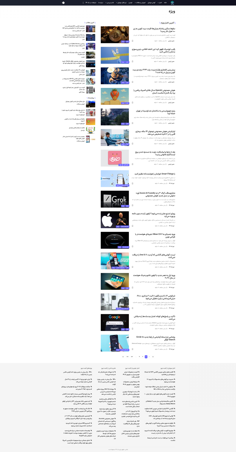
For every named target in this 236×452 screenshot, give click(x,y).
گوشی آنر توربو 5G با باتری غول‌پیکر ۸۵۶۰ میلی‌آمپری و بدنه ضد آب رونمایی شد (162, 417)
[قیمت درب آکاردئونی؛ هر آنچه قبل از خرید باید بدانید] (90, 90)
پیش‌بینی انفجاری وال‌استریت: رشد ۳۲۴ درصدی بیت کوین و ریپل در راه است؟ (154, 71)
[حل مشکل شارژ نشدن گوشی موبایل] (90, 104)
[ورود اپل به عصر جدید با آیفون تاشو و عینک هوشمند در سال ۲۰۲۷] (115, 281)
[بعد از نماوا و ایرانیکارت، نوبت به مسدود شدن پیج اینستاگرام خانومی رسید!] (115, 158)
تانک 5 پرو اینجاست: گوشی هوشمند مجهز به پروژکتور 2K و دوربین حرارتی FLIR (77, 410)
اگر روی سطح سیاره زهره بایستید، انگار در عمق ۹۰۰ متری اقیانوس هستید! (106, 411)
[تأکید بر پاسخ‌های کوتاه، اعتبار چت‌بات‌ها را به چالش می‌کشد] (115, 322)
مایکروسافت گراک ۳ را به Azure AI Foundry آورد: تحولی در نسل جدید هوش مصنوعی (155, 194)
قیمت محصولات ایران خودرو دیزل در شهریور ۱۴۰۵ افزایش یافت (131, 374)
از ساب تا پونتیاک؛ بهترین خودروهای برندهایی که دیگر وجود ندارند (131, 394)
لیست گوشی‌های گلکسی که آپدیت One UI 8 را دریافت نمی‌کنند (153, 256)
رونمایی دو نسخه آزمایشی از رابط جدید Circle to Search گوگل (155, 338)
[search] (67, 3)
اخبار (127, 41)
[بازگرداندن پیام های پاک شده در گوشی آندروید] (90, 121)
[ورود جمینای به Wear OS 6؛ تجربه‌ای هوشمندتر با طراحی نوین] (115, 240)
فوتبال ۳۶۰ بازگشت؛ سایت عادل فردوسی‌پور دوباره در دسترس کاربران (73, 71)
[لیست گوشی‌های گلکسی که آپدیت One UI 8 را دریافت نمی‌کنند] (115, 260)
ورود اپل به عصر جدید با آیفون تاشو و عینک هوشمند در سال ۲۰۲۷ (154, 277)
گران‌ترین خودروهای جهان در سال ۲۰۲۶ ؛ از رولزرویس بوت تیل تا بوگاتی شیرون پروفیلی (78, 417)
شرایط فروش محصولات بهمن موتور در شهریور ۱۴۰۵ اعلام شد (131, 384)
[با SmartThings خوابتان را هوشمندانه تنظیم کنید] (115, 178)
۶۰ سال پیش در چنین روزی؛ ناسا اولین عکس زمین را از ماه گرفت (106, 381)
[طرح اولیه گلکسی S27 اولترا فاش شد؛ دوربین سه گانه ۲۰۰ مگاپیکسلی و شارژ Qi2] (90, 28)
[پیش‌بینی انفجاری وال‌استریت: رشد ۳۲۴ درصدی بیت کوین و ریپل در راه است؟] (115, 75)
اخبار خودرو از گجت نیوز (132, 368)
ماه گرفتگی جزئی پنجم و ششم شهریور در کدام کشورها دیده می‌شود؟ (107, 401)
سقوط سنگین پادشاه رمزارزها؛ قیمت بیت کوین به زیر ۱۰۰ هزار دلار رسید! (154, 30)
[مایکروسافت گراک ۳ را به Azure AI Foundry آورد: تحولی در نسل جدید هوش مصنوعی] (115, 199)
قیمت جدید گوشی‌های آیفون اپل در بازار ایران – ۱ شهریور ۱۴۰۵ (159, 395)
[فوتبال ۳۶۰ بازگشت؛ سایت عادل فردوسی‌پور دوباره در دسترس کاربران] (90, 72)
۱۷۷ (127, 357)
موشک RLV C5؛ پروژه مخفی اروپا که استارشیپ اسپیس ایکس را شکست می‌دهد (106, 391)
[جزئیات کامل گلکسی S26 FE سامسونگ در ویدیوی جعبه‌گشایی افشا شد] (90, 81)
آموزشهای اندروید (80, 115)
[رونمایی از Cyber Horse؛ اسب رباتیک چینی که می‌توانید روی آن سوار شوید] (90, 46)
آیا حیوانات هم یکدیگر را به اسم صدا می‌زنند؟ (107, 373)
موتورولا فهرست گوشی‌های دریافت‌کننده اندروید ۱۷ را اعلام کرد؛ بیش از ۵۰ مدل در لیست (159, 432)
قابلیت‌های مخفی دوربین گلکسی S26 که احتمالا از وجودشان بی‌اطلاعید (159, 373)
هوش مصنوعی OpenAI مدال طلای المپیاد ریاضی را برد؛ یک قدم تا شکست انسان (154, 92)
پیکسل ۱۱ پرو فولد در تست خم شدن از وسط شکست (161, 439)
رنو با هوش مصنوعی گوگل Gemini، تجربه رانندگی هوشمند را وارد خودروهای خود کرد (73, 62)
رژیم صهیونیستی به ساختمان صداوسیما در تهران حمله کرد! (155, 112)
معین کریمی (171, 41)
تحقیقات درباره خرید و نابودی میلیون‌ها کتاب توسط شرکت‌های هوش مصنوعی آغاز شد (106, 435)
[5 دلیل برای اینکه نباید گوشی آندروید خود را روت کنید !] (90, 112)
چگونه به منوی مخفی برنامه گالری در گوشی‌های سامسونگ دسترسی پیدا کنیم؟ (160, 424)
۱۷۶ (132, 357)
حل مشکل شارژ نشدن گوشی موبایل (75, 102)
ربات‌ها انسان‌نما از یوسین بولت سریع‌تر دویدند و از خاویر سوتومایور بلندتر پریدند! (74, 36)
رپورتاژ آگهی (82, 66)
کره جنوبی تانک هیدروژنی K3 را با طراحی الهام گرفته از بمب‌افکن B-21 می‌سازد (77, 402)
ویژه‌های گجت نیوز (86, 368)
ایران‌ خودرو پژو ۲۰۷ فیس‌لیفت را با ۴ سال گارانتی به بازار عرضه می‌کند (78, 380)
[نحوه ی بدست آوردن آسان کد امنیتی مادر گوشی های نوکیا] (90, 139)
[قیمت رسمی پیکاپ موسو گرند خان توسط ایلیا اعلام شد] (90, 55)
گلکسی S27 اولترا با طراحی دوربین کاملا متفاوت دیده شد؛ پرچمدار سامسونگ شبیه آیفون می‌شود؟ (160, 410)
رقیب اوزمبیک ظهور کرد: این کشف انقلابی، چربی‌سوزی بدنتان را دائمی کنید (153, 51)
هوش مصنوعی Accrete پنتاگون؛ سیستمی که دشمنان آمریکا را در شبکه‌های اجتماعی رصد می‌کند (107, 422)
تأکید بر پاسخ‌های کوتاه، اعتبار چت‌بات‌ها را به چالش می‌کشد (154, 318)
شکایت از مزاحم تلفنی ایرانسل (77, 128)
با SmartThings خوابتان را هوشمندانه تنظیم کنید (155, 173)
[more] (83, 3)
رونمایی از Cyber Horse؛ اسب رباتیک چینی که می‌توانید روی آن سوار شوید (73, 45)
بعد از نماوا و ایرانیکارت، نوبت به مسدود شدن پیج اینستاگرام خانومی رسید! (155, 153)
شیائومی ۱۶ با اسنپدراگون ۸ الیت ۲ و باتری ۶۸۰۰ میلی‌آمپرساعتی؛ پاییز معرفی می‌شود (156, 297)
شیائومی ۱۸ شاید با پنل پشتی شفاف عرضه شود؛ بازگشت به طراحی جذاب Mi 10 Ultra (160, 388)
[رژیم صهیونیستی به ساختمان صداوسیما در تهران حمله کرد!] (115, 117)
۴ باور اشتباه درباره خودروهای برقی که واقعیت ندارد (131, 423)
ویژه (123, 41)
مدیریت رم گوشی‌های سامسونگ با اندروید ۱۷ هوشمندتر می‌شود (161, 380)
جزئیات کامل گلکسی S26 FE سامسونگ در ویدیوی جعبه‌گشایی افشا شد (73, 80)
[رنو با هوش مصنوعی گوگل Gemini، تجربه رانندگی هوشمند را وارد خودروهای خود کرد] (90, 63)
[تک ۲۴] (172, 3)
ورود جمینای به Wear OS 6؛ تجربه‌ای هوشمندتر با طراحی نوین (155, 236)
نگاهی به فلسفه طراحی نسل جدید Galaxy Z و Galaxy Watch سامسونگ (160, 402)
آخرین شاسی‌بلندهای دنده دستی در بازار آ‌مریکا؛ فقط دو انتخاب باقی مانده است (130, 404)
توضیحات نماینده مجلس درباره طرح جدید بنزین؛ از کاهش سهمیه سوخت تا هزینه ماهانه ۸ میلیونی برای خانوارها (77, 433)
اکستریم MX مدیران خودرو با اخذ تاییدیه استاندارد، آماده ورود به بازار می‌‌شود (79, 424)
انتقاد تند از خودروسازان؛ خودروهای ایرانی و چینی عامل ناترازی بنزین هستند (130, 433)
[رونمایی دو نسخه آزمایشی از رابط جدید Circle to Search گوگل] (115, 343)
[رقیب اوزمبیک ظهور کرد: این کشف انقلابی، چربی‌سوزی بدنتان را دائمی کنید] (115, 55)
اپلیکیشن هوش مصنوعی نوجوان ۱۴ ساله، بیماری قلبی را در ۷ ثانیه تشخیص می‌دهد (155, 133)
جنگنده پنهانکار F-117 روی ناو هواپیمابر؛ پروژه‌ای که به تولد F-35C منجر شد (76, 388)
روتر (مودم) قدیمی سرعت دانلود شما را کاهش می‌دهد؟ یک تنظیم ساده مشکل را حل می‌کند (77, 395)
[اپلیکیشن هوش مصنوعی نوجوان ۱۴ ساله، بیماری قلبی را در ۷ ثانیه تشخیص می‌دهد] (115, 137)
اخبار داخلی (126, 165)
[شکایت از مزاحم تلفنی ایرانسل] (90, 130)
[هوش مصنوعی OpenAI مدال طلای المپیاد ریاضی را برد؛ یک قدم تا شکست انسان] (115, 96)
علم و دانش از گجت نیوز (108, 368)
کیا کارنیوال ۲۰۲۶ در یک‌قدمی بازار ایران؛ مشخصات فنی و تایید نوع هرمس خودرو (130, 413)
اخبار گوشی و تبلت (124, 185)
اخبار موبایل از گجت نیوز (167, 368)
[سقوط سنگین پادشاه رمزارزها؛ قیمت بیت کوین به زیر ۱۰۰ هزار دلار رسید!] (115, 34)
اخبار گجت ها (125, 247)
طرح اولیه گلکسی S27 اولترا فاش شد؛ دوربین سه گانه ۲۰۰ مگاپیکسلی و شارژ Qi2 (74, 27)
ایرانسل (83, 130)
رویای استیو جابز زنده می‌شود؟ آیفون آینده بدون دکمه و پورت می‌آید (153, 215)
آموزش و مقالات (81, 104)
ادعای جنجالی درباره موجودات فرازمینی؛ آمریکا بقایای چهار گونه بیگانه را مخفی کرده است (77, 441)
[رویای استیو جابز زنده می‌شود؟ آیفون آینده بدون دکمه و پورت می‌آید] (115, 219)
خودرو (83, 57)
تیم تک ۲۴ (171, 183)
